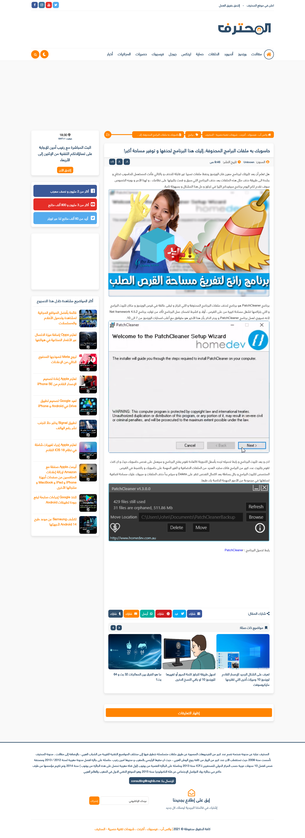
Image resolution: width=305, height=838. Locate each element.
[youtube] (49, 5)
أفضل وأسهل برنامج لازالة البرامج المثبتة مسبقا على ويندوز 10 (123, 676)
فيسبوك (158, 54)
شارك (192, 613)
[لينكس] (70, 5)
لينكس (186, 54)
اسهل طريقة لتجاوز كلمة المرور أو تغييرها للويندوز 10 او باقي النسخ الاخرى (231, 676)
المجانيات (124, 54)
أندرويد (228, 54)
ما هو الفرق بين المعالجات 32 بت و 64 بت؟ (178, 676)
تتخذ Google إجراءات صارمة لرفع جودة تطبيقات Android (55, 499)
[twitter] (56, 5)
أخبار (110, 54)
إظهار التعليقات (189, 713)
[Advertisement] (152, 93)
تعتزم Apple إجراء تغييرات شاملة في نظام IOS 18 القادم (56, 447)
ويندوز (242, 54)
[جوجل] (77, 5)
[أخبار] (105, 5)
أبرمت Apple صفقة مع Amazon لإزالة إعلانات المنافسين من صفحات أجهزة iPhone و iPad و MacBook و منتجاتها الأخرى (56, 477)
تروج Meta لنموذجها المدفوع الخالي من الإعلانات (58, 359)
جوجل (173, 54)
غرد (177, 613)
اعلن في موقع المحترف (260, 5)
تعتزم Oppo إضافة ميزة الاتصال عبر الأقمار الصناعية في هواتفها (56, 337)
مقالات (256, 54)
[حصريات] (91, 5)
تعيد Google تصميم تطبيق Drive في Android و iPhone (57, 403)
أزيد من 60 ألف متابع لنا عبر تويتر (68, 218)
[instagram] (42, 5)
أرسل (145, 613)
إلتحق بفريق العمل (229, 5)
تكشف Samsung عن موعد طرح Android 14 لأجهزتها (55, 521)
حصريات (141, 54)
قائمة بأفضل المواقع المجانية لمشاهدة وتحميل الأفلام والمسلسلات (57, 317)
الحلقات (214, 54)
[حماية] (63, 5)
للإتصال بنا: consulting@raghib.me (152, 780)
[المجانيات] (98, 5)
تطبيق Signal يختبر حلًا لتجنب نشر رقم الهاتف (57, 425)
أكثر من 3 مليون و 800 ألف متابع (68, 204)
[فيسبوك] (84, 5)
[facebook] (35, 5)
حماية (200, 54)
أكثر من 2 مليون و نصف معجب (69, 191)
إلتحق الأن (65, 170)
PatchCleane (233, 549)
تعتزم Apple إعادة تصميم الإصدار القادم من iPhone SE (57, 381)
